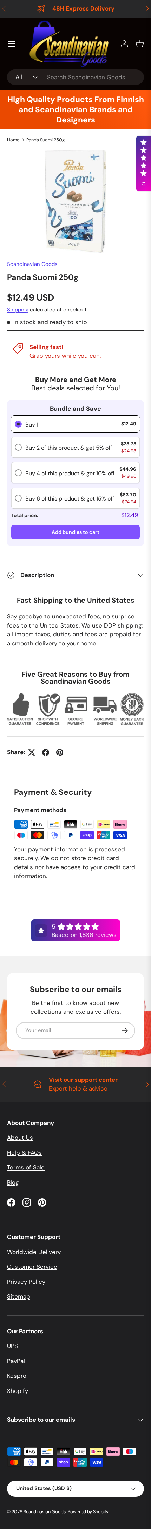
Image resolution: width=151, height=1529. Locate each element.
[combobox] (75, 77)
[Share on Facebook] (46, 752)
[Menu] (11, 44)
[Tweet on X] (32, 752)
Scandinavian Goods (32, 264)
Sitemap (18, 1296)
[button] (139, 44)
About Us (20, 1137)
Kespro (16, 1376)
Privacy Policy (26, 1282)
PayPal (16, 1361)
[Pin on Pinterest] (60, 752)
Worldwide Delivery (34, 1252)
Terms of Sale (26, 1167)
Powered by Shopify (88, 1512)
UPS (12, 1346)
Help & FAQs (24, 1152)
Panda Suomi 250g (45, 140)
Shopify (17, 1391)
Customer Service (32, 1266)
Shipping (17, 309)
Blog (13, 1182)
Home (13, 140)
